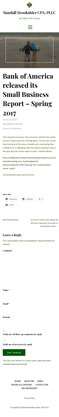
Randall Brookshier (13, 123)
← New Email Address (9, 220)
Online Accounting (21, 384)
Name (6, 290)
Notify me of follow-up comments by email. (22, 334)
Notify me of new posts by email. (17, 344)
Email (6, 303)
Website (6, 317)
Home (18, 381)
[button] (30, 27)
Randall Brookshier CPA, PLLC (29, 12)
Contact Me (41, 384)
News (40, 381)
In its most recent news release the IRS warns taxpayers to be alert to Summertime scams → (44, 223)
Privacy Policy (29, 398)
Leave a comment (12, 128)
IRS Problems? (29, 388)
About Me (29, 381)
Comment (8, 250)
